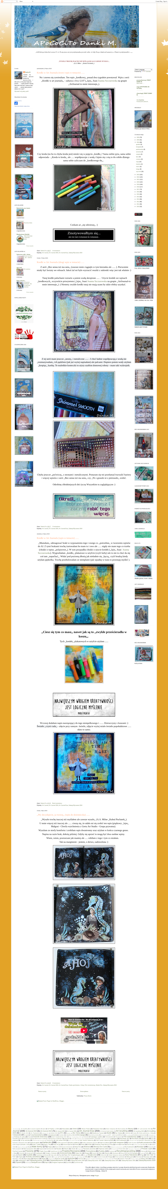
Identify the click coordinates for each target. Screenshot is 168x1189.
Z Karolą (115, 1158)
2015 (138, 194)
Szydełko (29, 1155)
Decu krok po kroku (94, 1135)
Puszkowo (111, 1151)
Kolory (83, 1144)
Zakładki (27, 1162)
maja (137, 161)
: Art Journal (15, 1128)
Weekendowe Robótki (23, 234)
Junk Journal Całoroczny (86, 1140)
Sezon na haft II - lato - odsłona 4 (28, 257)
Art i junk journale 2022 (144, 1128)
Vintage (110, 1157)
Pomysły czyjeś (146, 1149)
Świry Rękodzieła (131, 1155)
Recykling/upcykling (125, 1151)
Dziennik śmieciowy (40, 1137)
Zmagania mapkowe (57, 1162)
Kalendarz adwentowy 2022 (20, 1142)
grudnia (138, 144)
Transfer (56, 1156)
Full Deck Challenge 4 (56, 1138)
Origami (79, 1148)
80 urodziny (27, 269)
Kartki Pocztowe (132, 1142)
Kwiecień (129, 1144)
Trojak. (75, 1156)
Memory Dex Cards (100, 1147)
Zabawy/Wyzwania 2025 (128, 1160)
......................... (140, 96)
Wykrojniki (71, 1158)
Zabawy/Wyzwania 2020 (78, 1160)
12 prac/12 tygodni (35, 1128)
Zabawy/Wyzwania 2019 (58, 1160)
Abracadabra (65, 1129)
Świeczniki (103, 1155)
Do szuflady (128, 1135)
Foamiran (151, 1136)
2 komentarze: (56, 526)
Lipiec (143, 1144)
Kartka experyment (62, 1142)
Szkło (146, 1153)
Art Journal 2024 (53, 252)
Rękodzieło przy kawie (23, 208)
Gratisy (73, 1138)
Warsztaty (138, 1156)
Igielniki (146, 1138)
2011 (138, 204)
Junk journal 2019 (61, 1140)
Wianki (44, 1158)
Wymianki (81, 1158)
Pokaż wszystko (29, 245)
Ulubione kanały (101, 1156)
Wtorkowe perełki (60, 1158)
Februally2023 (109, 1136)
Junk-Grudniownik (121, 1140)
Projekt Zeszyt (44, 1151)
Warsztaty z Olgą (17, 1158)
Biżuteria (86, 1133)
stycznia (138, 171)
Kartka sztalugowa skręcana (89, 1142)
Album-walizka (121, 1128)
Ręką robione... (21, 280)
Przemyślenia (90, 1151)
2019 (138, 184)
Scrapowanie (38, 1153)
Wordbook (51, 1158)
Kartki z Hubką (36, 1144)
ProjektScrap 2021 (55, 1151)
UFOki (92, 1157)
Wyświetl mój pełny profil (21, 91)
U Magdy (81, 1156)
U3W (85, 1157)
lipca (137, 156)
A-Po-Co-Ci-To (17, 100)
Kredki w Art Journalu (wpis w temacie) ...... (58, 538)
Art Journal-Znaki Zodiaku (107, 1131)
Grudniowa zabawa (80, 1138)
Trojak (70, 1156)
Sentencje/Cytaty (66, 1153)
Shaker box (78, 1153)
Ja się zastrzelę (25, 1140)
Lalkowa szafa (137, 1144)
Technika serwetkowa (33, 1157)
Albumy (130, 1129)
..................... (140, 90)
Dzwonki (86, 1136)
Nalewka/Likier (50, 1148)
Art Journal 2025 (60, 1131)
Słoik (100, 1153)
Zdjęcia (47, 1162)
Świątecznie (92, 1155)
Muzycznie (151, 1146)
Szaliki (141, 1153)
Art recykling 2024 (139, 1131)
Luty (148, 1144)
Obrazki (66, 1149)
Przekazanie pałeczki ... (143, 101)
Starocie (107, 1153)
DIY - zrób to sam (113, 1135)
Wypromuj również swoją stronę (22, 106)
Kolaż (76, 1144)
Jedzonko (35, 1140)
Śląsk (60, 1155)
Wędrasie (36, 1158)
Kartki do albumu (104, 1142)
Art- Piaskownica (35, 1133)
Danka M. (28, 72)
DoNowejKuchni (151, 1135)
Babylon (69, 1133)
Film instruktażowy (90, 1085)
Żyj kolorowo (77, 1162)
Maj (29, 1146)
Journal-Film (50, 1140)
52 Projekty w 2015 (53, 1129)
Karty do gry (56, 1144)
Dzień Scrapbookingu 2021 (59, 1136)
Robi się (143, 1151)
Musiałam (140, 1147)
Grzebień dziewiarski (104, 1138)
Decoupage (81, 1135)
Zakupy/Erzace (36, 1162)
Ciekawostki (17, 1135)
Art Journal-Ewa (63, 252)
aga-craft (19, 267)
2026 (138, 137)
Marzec (57, 1146)
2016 (138, 192)
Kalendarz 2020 (133, 1140)
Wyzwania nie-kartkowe (91, 1158)
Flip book (143, 1136)
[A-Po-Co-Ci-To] (16, 104)
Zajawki (18, 1162)
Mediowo (87, 1147)
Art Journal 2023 (31, 1131)
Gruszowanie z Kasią (92, 1138)
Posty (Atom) (87, 1096)
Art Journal (45, 252)
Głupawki (66, 1138)
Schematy (21, 1153)
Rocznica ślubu (28, 223)
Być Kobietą (118, 1133)
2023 (138, 174)
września (138, 152)
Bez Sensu (76, 1133)
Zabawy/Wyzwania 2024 (75, 252)
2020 (138, 182)
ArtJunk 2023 (54, 1133)
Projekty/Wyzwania (71, 1151)
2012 (138, 201)
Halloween (114, 1138)
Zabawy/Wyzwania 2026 (146, 1160)
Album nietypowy (110, 1128)
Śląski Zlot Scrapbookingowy (72, 1155)
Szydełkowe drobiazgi (42, 1155)
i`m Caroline (140, 100)
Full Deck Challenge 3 (43, 1138)
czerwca (138, 159)
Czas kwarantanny (36, 1135)
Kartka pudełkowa (74, 1142)
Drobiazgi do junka (19, 1137)
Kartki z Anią (25, 1144)
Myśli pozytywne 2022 (30, 1149)
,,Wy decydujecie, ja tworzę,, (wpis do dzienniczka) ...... (63, 814)
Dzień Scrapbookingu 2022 (75, 1136)
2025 (138, 140)
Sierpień (94, 1153)
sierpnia (138, 154)
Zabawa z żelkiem (135, 1158)
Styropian (134, 1153)
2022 (138, 177)
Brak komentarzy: (57, 803)
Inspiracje (15, 1140)
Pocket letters (122, 1148)
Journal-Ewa (42, 1140)
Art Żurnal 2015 (24, 1133)
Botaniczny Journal (97, 1133)
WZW (99, 1158)
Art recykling (122, 1131)
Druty (29, 1136)
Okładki (73, 1148)
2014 (138, 196)
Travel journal (63, 1156)
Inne (152, 1138)
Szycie (20, 1155)
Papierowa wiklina (104, 1149)
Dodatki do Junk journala (139, 1135)
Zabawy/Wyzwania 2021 (94, 1160)
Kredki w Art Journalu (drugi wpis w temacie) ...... (60, 262)
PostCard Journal (17, 1151)
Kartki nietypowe (118, 1142)
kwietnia (138, 164)
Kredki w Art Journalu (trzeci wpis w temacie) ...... (61, 72)
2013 (138, 199)
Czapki (26, 1135)
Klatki (71, 1144)
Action (75, 1129)
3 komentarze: (56, 250)
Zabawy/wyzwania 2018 (37, 1160)
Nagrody (41, 1148)
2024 (138, 142)
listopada (139, 147)
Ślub (85, 1155)
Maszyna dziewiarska (66, 1146)
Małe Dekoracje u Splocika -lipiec (28, 237)
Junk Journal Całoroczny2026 (104, 1140)
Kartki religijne (16, 1144)
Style (128, 1153)
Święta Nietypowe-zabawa (116, 1155)
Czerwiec (61, 1135)
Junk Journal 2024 (73, 1140)
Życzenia (68, 1162)
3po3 (43, 1128)
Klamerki (65, 1144)
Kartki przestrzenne (145, 1142)
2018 (138, 187)
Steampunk (116, 1153)
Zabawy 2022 (144, 1158)
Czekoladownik (52, 1135)
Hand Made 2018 (136, 1138)
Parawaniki (114, 1148)
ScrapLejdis (30, 1153)
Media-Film (99, 1085)
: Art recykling (24, 1128)
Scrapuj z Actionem (51, 1153)
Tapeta (21, 1157)
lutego (138, 169)
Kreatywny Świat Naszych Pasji (104, 1144)
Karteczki (46, 1142)
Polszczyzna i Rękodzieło (134, 1148)
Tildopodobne (48, 1156)
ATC (61, 1133)
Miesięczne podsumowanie (117, 1146)
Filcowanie (118, 1136)
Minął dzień (20, 221)
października (140, 149)
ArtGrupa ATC (45, 1133)
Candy (134, 1133)
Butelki (109, 1133)
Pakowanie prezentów (89, 1149)
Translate (148, 71)
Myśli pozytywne (17, 1148)
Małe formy (37, 1146)
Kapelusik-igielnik (34, 1142)
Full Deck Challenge (29, 1138)
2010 (138, 206)
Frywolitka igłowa (17, 1138)
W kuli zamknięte (119, 1156)
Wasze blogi (27, 1158)
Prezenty (29, 1151)
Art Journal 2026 (71, 1131)
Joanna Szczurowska (107, 80)
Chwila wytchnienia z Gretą (76, 1085)
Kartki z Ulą (47, 1144)
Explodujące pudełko (96, 1137)
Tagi (142, 1155)
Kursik (117, 1144)
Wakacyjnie (129, 1157)
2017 (138, 189)
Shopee (87, 1153)
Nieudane (59, 1149)
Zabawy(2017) (22, 1160)
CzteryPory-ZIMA (70, 1135)
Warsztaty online (148, 1157)
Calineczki (127, 1133)
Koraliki (90, 1144)
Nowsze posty (42, 1091)
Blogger (97, 1175)
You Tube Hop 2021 (106, 1158)
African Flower (86, 1129)
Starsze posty (126, 1091)
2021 (138, 179)
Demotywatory (104, 1135)
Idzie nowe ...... (140, 83)
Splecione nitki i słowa (23, 254)
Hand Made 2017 (124, 1138)
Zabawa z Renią (124, 1158)
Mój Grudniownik (129, 1147)
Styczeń (123, 1153)
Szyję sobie (53, 1155)
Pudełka (102, 1151)
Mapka (50, 1147)
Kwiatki (123, 1144)
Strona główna (84, 1091)
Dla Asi (122, 1135)
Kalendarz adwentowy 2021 (146, 1140)
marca (138, 166)
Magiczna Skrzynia (22, 1146)
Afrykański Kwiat (98, 1129)
